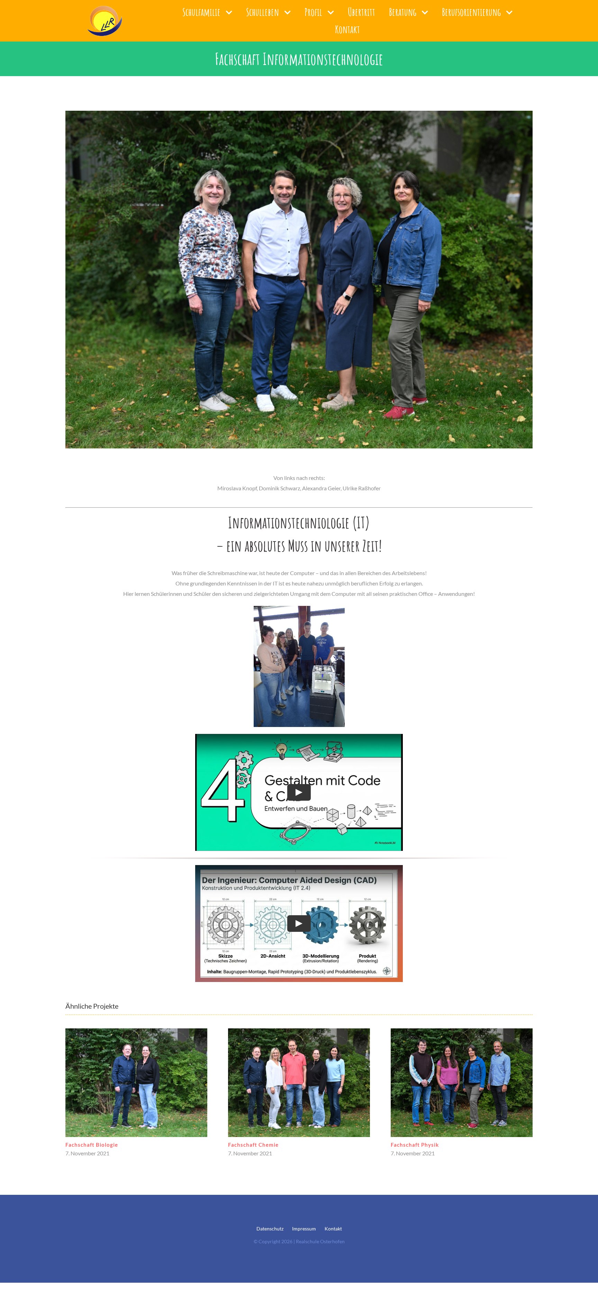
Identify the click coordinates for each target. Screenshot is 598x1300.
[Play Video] (299, 792)
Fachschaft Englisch (417, 1145)
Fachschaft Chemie (90, 1145)
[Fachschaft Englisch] (462, 1082)
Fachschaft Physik (252, 1145)
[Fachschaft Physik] (299, 1082)
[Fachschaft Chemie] (136, 1082)
